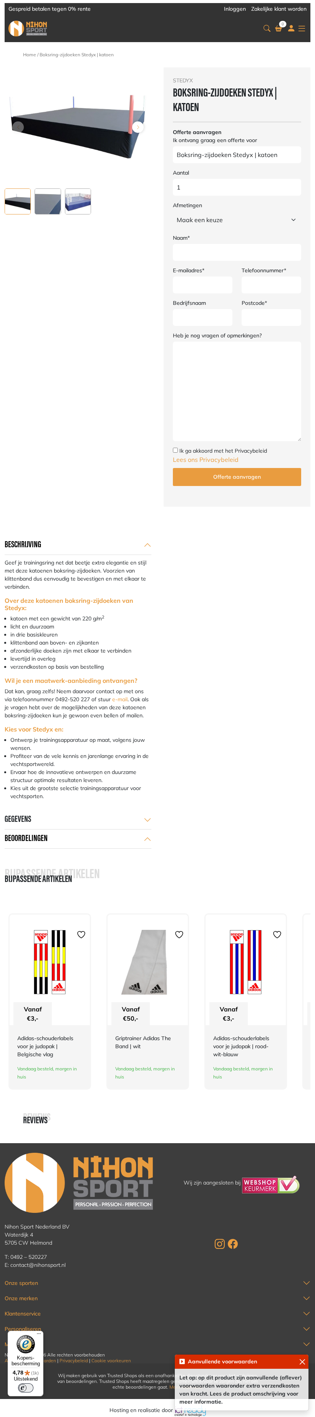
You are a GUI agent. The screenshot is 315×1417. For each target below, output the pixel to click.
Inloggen (235, 8)
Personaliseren (23, 1328)
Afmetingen (187, 205)
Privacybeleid (74, 1360)
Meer (11, 1344)
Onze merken (21, 1298)
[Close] (302, 1362)
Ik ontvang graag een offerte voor (215, 140)
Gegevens (18, 819)
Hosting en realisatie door (141, 1410)
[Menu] (38, 1335)
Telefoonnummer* (264, 270)
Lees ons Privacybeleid (206, 459)
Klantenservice (23, 1313)
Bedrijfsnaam (189, 302)
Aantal (181, 172)
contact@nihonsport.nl (38, 1265)
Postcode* (254, 302)
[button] (267, 28)
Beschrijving (23, 545)
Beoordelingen (26, 838)
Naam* (181, 237)
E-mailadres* (188, 270)
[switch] (25, 1387)
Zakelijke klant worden (279, 8)
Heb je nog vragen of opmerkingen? (217, 335)
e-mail (120, 699)
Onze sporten (21, 1283)
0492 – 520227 (28, 1256)
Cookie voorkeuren (111, 1360)
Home (29, 54)
